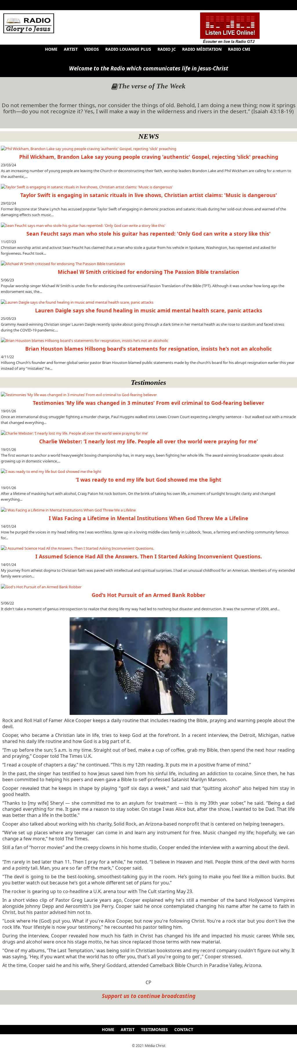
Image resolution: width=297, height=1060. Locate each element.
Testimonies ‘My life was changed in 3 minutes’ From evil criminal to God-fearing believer (148, 402)
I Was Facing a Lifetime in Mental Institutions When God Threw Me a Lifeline (148, 518)
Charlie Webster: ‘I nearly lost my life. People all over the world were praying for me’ (148, 441)
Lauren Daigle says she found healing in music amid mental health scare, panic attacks (148, 310)
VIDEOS (91, 49)
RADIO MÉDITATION (202, 49)
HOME (51, 49)
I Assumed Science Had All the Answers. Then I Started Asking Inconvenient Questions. (148, 556)
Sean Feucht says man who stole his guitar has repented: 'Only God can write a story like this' (148, 233)
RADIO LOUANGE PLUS (128, 49)
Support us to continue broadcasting (148, 995)
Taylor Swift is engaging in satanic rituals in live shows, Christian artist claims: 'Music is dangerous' (148, 195)
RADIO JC (166, 49)
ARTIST (71, 49)
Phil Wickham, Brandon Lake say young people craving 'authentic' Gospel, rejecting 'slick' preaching (148, 156)
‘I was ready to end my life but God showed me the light (148, 479)
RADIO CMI (239, 49)
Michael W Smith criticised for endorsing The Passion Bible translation (148, 271)
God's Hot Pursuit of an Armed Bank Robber (148, 594)
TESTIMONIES (154, 1029)
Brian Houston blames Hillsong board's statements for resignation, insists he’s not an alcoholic (148, 348)
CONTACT (183, 1029)
